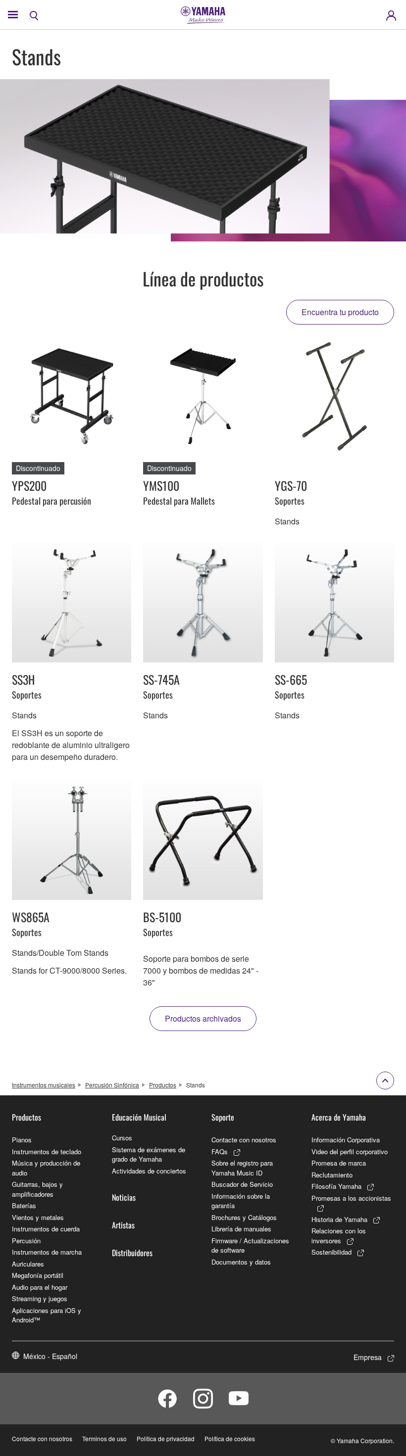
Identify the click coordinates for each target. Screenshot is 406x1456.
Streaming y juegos (39, 1298)
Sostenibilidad (331, 1252)
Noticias (124, 1197)
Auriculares (28, 1263)
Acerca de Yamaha (338, 1117)
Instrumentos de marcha (47, 1252)
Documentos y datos (241, 1262)
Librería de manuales (241, 1228)
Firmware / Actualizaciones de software (250, 1245)
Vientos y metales (38, 1217)
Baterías (24, 1205)
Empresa (368, 1357)
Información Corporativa (345, 1139)
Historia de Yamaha (339, 1219)
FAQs (219, 1151)
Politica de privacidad (166, 1438)
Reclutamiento (332, 1174)
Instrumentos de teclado (46, 1151)
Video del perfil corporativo (349, 1151)
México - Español (50, 1356)
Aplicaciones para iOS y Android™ (46, 1315)
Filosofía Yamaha (336, 1186)
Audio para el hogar (39, 1287)
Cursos (122, 1137)
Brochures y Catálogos (244, 1217)
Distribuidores (132, 1253)
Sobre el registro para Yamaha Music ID (242, 1167)
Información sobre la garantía (240, 1201)
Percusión (26, 1240)
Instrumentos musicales (43, 1084)
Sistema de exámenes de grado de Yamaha (148, 1154)
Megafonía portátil (37, 1275)
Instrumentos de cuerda (46, 1228)
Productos (162, 1084)
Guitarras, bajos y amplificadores (37, 1189)
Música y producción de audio (46, 1167)
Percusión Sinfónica (112, 1084)
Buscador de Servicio (242, 1184)
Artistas (123, 1225)
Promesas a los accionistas (351, 1198)
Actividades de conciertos (149, 1170)
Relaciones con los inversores (338, 1235)
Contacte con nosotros (243, 1139)
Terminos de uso (104, 1438)
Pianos (22, 1139)
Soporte (222, 1117)
